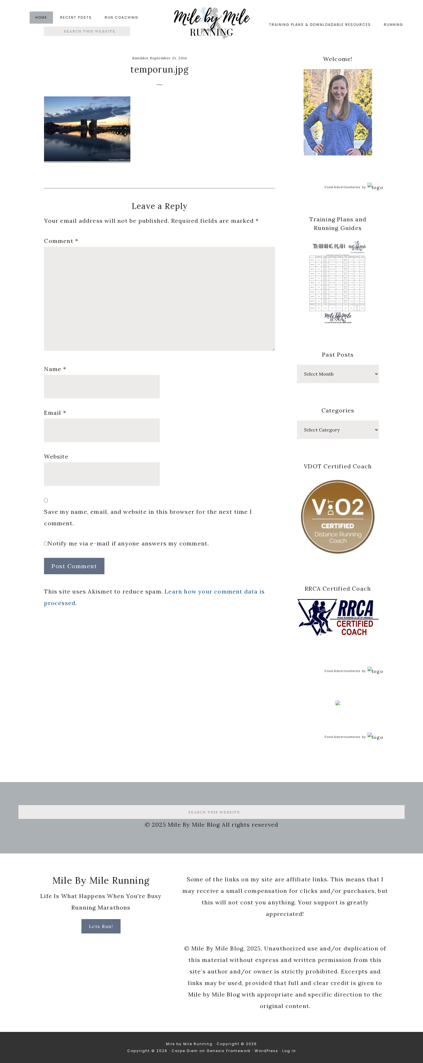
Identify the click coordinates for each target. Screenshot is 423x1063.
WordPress (266, 1050)
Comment (61, 240)
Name (55, 368)
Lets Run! (101, 926)
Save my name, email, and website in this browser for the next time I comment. (148, 517)
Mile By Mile (211, 25)
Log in (289, 1050)
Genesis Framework (229, 1050)
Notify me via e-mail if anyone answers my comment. (128, 543)
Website (56, 456)
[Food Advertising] (338, 703)
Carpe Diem (185, 1050)
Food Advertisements (343, 187)
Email (55, 412)
